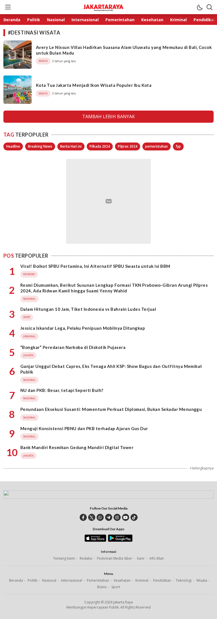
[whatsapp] (100, 517)
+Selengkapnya (202, 468)
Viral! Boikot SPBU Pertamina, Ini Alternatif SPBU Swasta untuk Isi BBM (95, 266)
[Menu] (7, 7)
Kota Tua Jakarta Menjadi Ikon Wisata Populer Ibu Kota (93, 85)
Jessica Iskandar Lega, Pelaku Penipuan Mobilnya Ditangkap (82, 328)
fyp (178, 146)
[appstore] (95, 540)
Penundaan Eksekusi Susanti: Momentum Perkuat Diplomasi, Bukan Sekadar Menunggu (111, 409)
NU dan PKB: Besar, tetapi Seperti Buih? (61, 390)
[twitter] (91, 517)
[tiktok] (134, 517)
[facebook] (83, 517)
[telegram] (108, 517)
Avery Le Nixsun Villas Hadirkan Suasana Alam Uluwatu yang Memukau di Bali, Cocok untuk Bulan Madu (124, 50)
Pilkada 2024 (100, 146)
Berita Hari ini (71, 146)
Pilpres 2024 (127, 146)
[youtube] (125, 517)
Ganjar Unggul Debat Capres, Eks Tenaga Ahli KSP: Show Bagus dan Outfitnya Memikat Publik (111, 369)
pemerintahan (156, 146)
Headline (13, 146)
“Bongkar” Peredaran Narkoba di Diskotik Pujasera (72, 347)
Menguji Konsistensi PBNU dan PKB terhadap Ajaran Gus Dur (84, 428)
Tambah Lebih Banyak (108, 116)
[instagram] (117, 517)
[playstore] (120, 540)
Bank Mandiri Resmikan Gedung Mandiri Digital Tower (76, 447)
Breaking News (40, 146)
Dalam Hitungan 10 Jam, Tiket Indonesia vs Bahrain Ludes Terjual (88, 309)
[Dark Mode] (199, 7)
